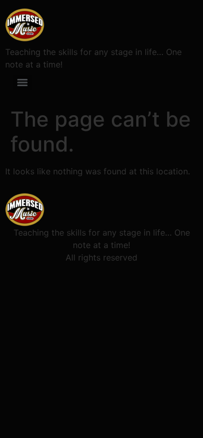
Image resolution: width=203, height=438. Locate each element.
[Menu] (22, 82)
